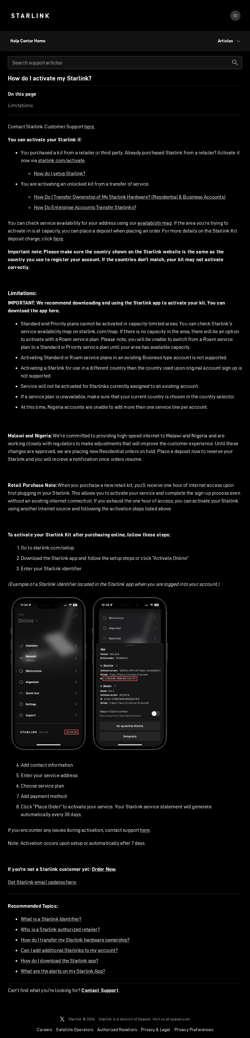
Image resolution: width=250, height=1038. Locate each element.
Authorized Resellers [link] (117, 1029)
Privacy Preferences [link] (193, 1029)
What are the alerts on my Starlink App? (63, 971)
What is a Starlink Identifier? (51, 919)
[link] (30, 15)
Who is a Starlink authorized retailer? (60, 929)
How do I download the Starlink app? (59, 960)
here (89, 126)
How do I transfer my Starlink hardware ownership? (75, 940)
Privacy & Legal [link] (156, 1029)
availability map (154, 223)
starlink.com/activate (61, 160)
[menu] (235, 15)
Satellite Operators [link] (74, 1029)
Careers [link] (44, 1029)
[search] (235, 62)
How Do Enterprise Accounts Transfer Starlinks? (85, 207)
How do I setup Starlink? (60, 173)
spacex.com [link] (180, 1019)
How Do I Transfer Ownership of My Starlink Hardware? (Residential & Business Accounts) (130, 197)
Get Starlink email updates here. (42, 882)
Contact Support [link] (99, 990)
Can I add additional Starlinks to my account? (69, 950)
